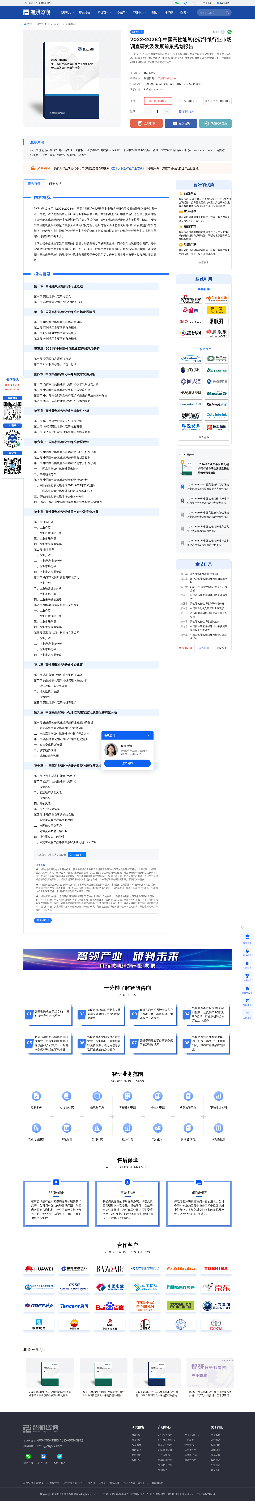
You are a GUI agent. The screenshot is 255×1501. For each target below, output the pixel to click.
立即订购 (149, 123)
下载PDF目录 (219, 123)
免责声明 (215, 1464)
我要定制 (222, 647)
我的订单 (225, 3)
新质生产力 (190, 1449)
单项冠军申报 (165, 1459)
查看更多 (204, 262)
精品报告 (136, 1439)
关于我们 (207, 3)
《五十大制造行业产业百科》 (127, 168)
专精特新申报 (165, 1464)
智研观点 (65, 12)
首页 (29, 24)
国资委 (102, 1482)
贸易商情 (136, 1444)
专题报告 (163, 1469)
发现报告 (143, 1482)
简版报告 (136, 1454)
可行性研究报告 (166, 1439)
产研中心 (138, 12)
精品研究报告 (165, 1444)
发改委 (40, 1482)
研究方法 (215, 1439)
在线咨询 (184, 123)
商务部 (91, 1482)
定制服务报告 (165, 1434)
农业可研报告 (191, 1434)
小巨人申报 (164, 1454)
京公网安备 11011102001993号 (147, 1494)
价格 (132, 100)
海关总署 (114, 1482)
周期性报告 (190, 1459)
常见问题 (215, 1454)
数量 (132, 111)
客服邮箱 (135, 89)
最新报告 (136, 1434)
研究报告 (84, 12)
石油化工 (56, 24)
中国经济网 (129, 1482)
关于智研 (215, 1434)
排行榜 (168, 12)
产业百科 (103, 12)
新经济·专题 (190, 1454)
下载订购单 (188, 111)
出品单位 (135, 78)
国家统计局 (53, 1482)
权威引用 (215, 1444)
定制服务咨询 (77, 854)
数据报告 (189, 1444)
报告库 (121, 12)
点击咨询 (127, 763)
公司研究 (189, 1439)
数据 (183, 12)
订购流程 (215, 1449)
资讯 (154, 12)
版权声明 (37, 142)
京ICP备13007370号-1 (115, 1494)
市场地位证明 (165, 1449)
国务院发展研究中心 (73, 1482)
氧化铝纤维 (137, 31)
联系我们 (215, 1469)
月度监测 (136, 1449)
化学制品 (71, 24)
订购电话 (135, 83)
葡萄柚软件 (157, 1482)
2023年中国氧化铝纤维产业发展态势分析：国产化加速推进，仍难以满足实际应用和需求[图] (210, 1395)
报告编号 (135, 72)
